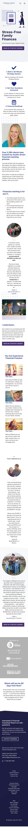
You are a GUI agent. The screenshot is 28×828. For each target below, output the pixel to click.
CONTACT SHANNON (10, 739)
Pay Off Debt (14, 804)
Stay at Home (14, 809)
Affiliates (14, 793)
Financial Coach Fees (14, 788)
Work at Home (14, 811)
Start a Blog (14, 813)
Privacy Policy (14, 774)
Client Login (14, 792)
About (14, 771)
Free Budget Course (14, 790)
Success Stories (14, 783)
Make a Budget (14, 802)
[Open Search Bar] (20, 3)
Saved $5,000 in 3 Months (14, 618)
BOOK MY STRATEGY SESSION (13, 48)
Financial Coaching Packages (14, 785)
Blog (14, 800)
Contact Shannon (14, 772)
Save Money (14, 806)
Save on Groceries (14, 807)
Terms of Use (14, 776)
